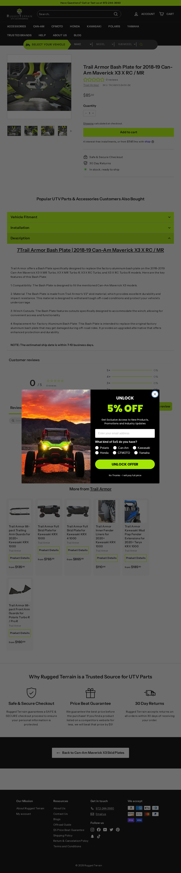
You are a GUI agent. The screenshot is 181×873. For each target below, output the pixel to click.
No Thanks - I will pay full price (125, 475)
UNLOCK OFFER (125, 464)
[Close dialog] (155, 394)
